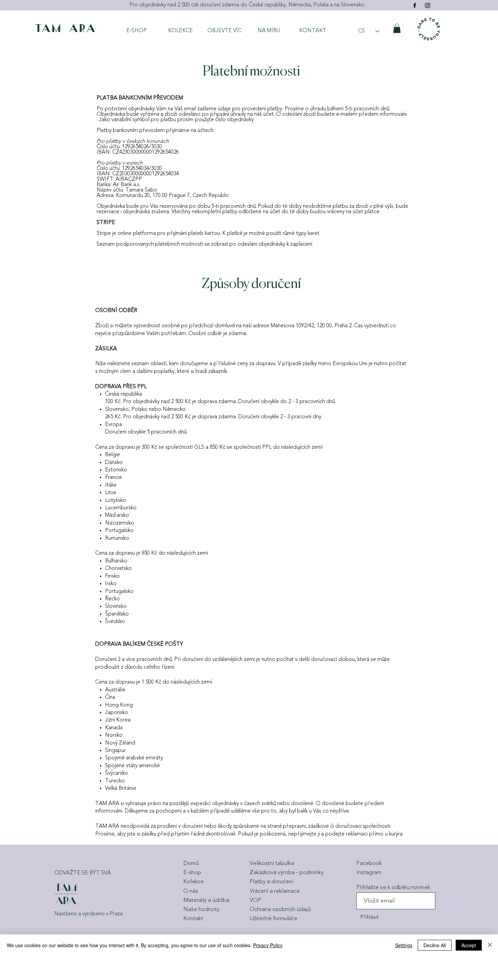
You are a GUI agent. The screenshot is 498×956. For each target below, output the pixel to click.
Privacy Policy (268, 945)
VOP (255, 900)
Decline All (434, 945)
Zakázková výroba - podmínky (287, 872)
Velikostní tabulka (272, 863)
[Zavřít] (490, 945)
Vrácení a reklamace (275, 891)
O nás (190, 891)
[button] (397, 28)
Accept (468, 945)
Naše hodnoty (201, 909)
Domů (191, 863)
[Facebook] (414, 5)
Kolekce (193, 882)
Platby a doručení (271, 882)
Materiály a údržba (206, 900)
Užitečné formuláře (273, 918)
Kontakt (193, 918)
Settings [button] (403, 945)
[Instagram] (427, 5)
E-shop (192, 872)
